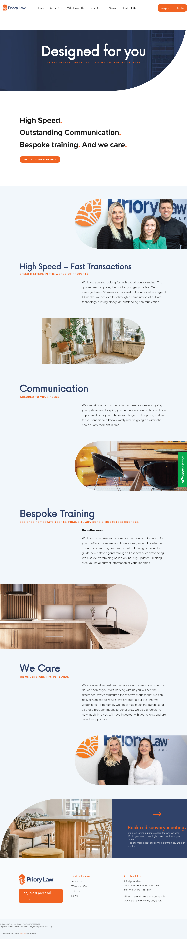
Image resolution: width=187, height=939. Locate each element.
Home (40, 8)
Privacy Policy (14, 933)
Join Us (95, 8)
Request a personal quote (36, 895)
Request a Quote (172, 8)
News (112, 8)
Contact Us (129, 8)
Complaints (4, 933)
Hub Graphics (31, 933)
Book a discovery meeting (40, 159)
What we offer (76, 8)
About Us (55, 8)
